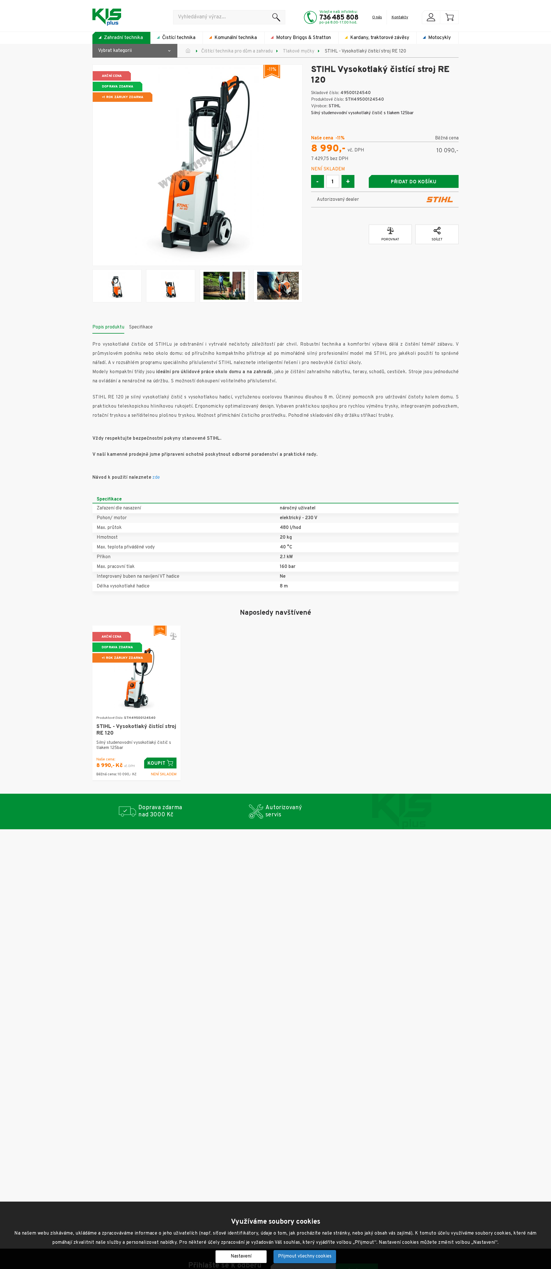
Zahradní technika (123, 38)
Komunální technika (235, 38)
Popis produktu (108, 327)
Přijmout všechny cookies (304, 1256)
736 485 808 (338, 17)
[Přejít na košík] (449, 17)
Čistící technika (178, 38)
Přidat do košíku (413, 182)
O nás (377, 17)
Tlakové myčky (298, 51)
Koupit (157, 763)
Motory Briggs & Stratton (303, 38)
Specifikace (141, 327)
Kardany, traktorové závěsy (379, 38)
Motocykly (439, 38)
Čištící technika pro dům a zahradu (237, 51)
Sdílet (437, 239)
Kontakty (399, 17)
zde (156, 477)
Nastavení (241, 1256)
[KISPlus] (106, 17)
